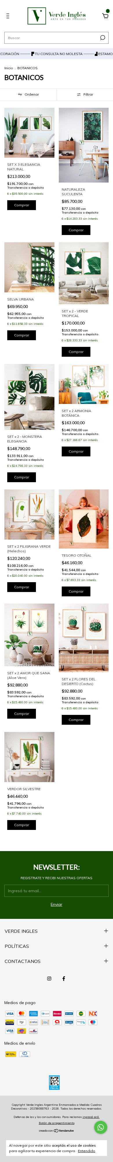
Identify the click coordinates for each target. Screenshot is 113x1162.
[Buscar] (102, 37)
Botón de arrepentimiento (56, 1123)
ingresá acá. (91, 1117)
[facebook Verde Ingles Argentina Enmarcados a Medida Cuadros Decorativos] (63, 978)
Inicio (8, 68)
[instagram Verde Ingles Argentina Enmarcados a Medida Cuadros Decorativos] (49, 978)
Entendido (86, 1151)
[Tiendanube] (57, 1131)
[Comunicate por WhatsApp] (100, 1127)
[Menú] (8, 16)
